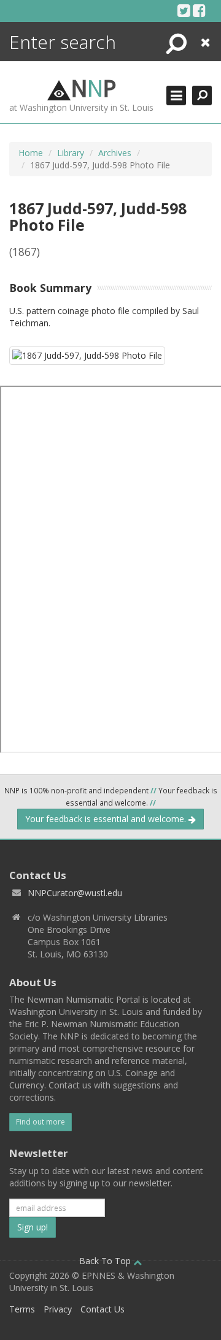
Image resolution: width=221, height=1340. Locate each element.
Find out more (40, 1122)
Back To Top (106, 1261)
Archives (114, 153)
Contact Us (102, 1309)
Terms (22, 1309)
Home (30, 153)
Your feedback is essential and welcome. (106, 819)
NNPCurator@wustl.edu (75, 893)
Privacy (58, 1309)
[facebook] (199, 10)
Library (70, 153)
